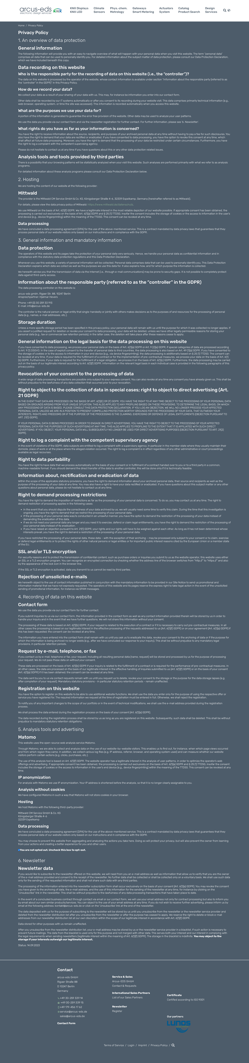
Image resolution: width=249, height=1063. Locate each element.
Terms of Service (114, 1045)
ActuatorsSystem (166, 10)
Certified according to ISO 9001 (185, 999)
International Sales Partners (131, 992)
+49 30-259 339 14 (71, 998)
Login (131, 1045)
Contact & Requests (124, 985)
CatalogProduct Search (189, 10)
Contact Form (66, 1023)
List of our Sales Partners (127, 997)
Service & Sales (122, 976)
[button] (229, 10)
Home (21, 25)
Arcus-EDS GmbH (123, 981)
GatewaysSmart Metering (143, 10)
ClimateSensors (99, 10)
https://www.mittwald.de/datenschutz (110, 204)
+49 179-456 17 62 (71, 1007)
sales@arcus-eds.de (72, 1016)
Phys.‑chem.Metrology (118, 10)
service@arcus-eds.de (73, 1011)
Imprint (142, 1045)
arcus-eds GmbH (67, 977)
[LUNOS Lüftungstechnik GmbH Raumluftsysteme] (178, 1027)
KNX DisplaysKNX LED (79, 10)
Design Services (211, 10)
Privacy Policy (35, 25)
